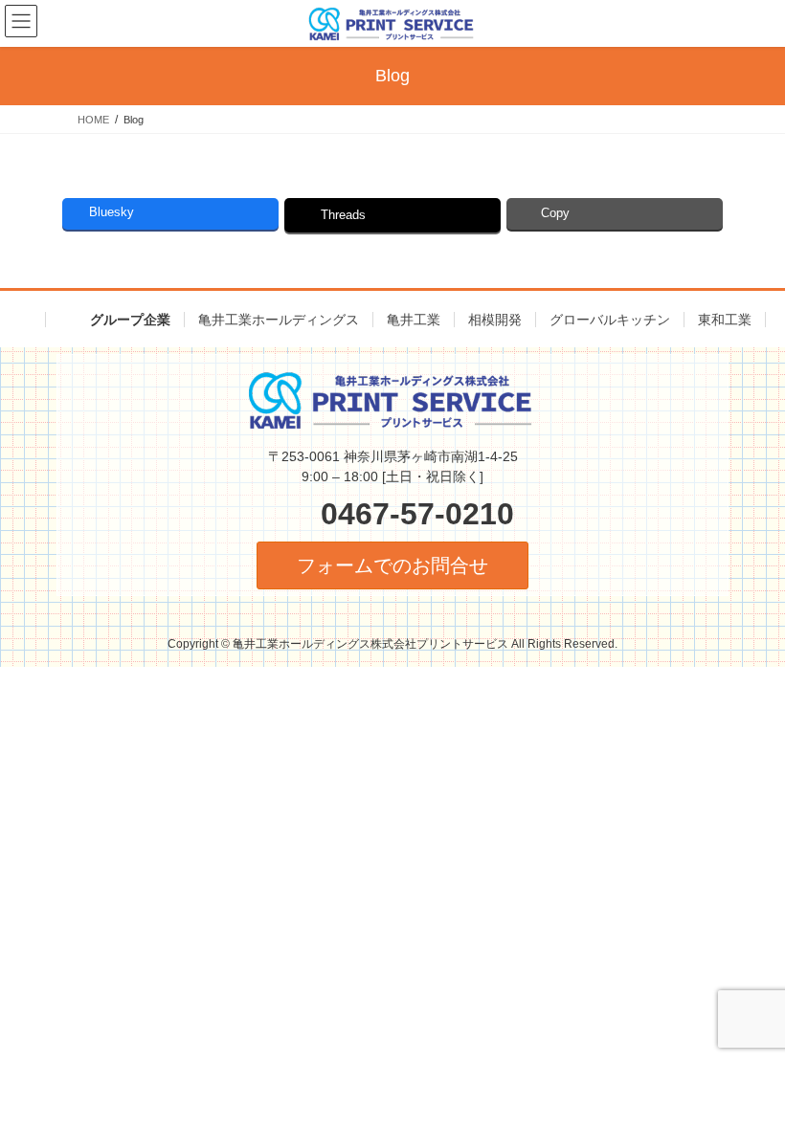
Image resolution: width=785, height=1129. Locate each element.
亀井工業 (413, 319)
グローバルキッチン (610, 319)
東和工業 (724, 319)
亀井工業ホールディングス (278, 319)
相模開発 (495, 319)
